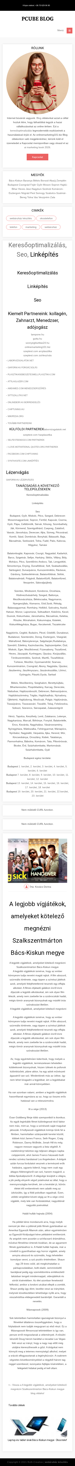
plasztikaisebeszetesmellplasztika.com (31, 374)
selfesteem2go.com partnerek (26, 440)
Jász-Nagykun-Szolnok (39, 189)
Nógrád (25, 193)
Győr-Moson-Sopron (48, 184)
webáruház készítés (21, 218)
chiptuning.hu (16, 409)
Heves (22, 189)
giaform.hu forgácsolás (22, 367)
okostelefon (46, 218)
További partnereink (20, 423)
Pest (33, 193)
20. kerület (36, 791)
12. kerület (42, 779)
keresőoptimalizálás (21, 130)
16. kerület (62, 783)
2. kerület (35, 766)
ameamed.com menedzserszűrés (27, 388)
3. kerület (47, 766)
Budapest (13, 184)
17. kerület (31, 787)
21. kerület (49, 791)
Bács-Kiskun (16, 180)
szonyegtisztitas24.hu (37, 342)
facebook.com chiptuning (23, 454)
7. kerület (22, 774)
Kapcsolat (37, 157)
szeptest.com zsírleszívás (37, 355)
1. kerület (24, 766)
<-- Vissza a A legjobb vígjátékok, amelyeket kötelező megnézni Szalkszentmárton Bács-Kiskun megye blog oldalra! (37, 1389)
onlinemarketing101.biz (37, 347)
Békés (37, 180)
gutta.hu (37, 338)
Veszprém (44, 197)
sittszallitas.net (18, 395)
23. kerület (37, 795)
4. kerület (59, 766)
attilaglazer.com (18, 381)
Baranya (28, 180)
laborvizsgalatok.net (21, 360)
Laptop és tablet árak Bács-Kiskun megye (31, 1440)
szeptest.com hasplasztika (37, 434)
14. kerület (36, 783)
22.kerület (62, 791)
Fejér (33, 184)
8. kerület (34, 774)
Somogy (41, 193)
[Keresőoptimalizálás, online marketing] (37, 19)
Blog (38, 118)
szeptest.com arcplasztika (37, 351)
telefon (13, 227)
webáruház (51, 227)
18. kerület (44, 787)
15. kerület (49, 783)
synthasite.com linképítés (23, 461)
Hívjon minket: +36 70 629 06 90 (36, 5)
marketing (30, 227)
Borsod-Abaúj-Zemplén (53, 180)
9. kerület (46, 774)
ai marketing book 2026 (37, 147)
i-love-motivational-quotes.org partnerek (33, 447)
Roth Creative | (48, 1462)
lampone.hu (37, 334)
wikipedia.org (16, 416)
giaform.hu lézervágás (20, 480)
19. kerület (23, 791)
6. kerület (42, 770)
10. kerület (58, 774)
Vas (36, 197)
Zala (52, 197)
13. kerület (23, 783)
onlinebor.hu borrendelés (24, 402)
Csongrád (24, 184)
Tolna (30, 197)
